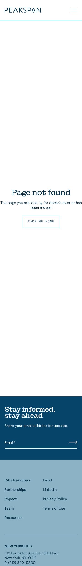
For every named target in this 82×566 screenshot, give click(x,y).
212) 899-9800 (23, 562)
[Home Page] (15, 10)
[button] (73, 10)
